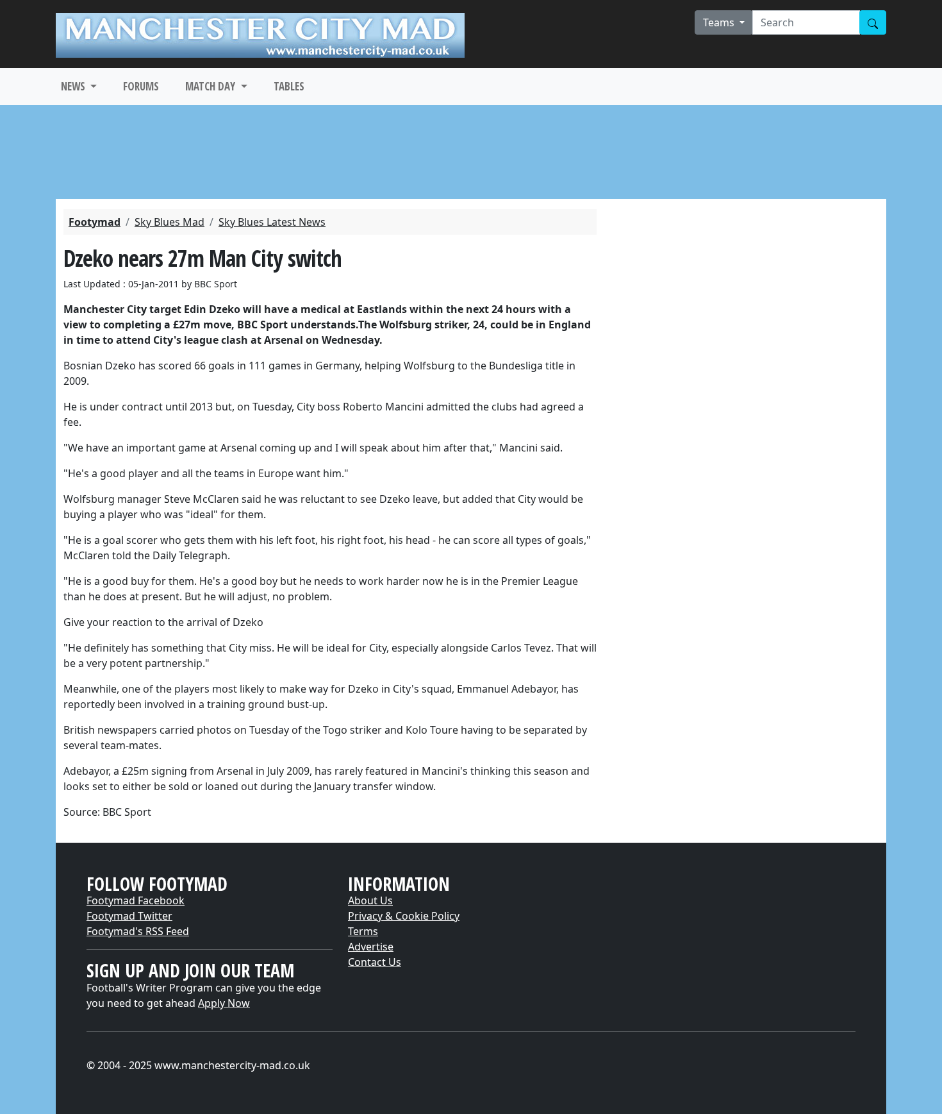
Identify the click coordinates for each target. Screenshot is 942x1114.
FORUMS (141, 86)
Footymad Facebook (136, 900)
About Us (370, 900)
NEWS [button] (74, 86)
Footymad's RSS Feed (138, 931)
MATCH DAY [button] (211, 86)
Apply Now (224, 1003)
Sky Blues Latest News (272, 222)
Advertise (370, 947)
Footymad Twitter (129, 916)
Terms (363, 931)
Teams (720, 22)
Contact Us (374, 962)
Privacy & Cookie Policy (403, 916)
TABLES (289, 86)
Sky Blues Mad (169, 222)
